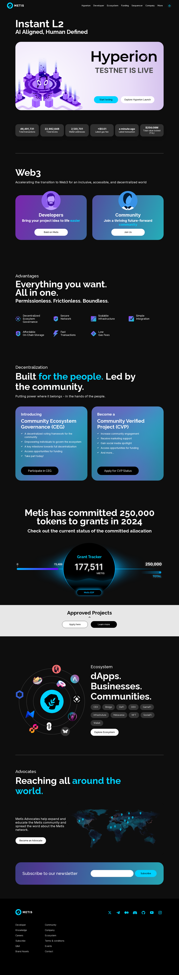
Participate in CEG (39, 470)
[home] (15, 6)
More (160, 5)
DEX (133, 707)
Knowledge (21, 930)
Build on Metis (51, 232)
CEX (96, 707)
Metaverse (118, 715)
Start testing (106, 99)
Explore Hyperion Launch (137, 99)
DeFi (121, 707)
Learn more (104, 624)
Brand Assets (22, 951)
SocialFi (147, 715)
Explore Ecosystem (104, 732)
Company (150, 5)
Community (50, 924)
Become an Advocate (30, 840)
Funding (125, 5)
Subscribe (20, 940)
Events (48, 946)
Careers (19, 935)
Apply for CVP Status (118, 470)
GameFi (147, 707)
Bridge (108, 707)
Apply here (75, 624)
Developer (98, 5)
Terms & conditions (54, 940)
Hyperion (86, 5)
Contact (49, 951)
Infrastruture (100, 715)
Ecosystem (112, 5)
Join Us (128, 232)
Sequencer (137, 5)
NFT (134, 715)
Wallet (97, 723)
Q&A (17, 946)
